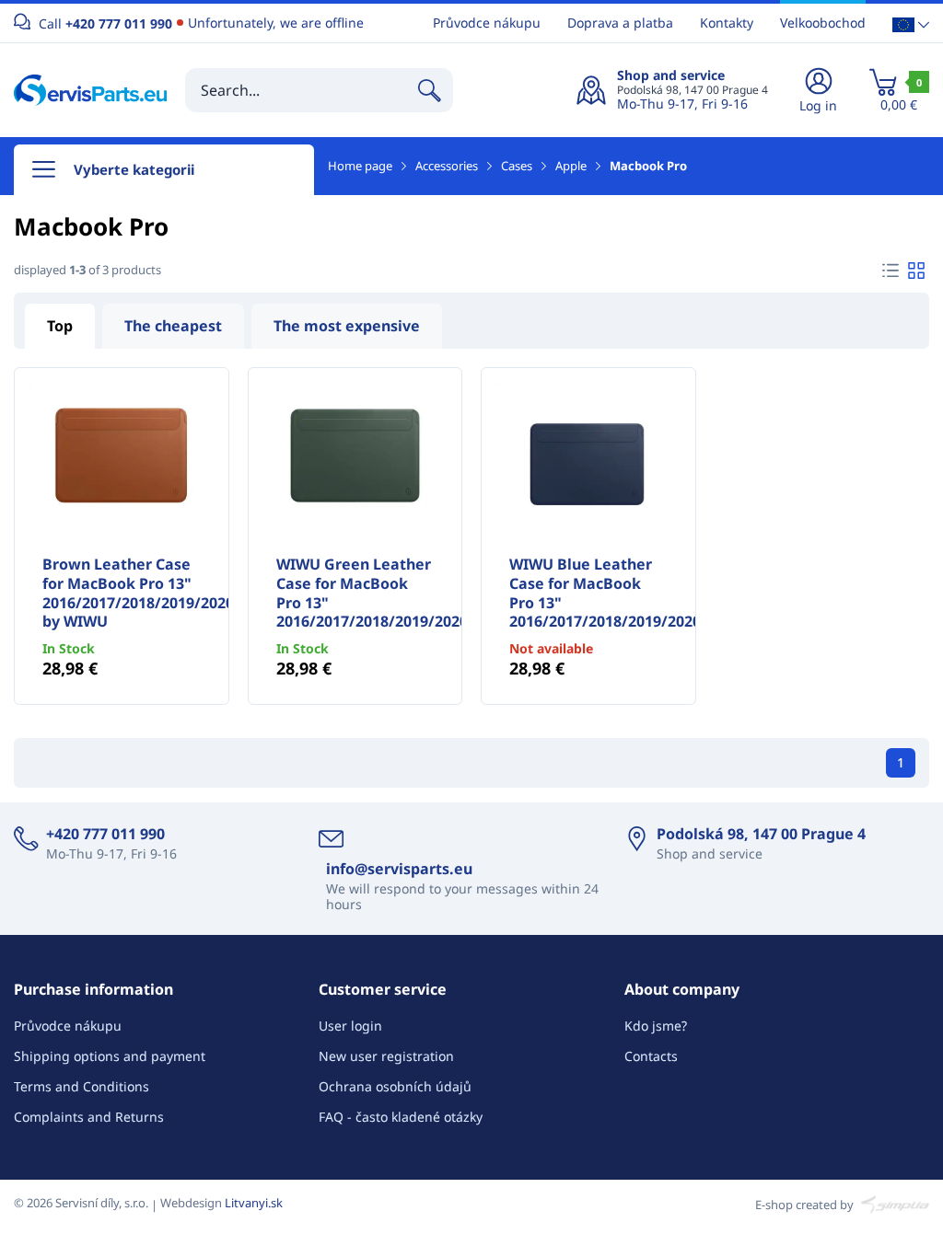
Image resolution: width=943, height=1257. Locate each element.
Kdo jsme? (655, 1025)
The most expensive (347, 326)
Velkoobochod (823, 22)
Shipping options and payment (109, 1056)
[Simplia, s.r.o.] (892, 1202)
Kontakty (726, 22)
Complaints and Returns (89, 1116)
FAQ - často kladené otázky (401, 1116)
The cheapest (173, 326)
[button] (910, 23)
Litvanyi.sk (254, 1202)
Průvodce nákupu (487, 22)
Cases (516, 165)
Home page (360, 165)
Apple (571, 165)
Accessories (446, 165)
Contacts (651, 1056)
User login (350, 1025)
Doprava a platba (620, 22)
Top (60, 326)
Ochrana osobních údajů (395, 1086)
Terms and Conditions (81, 1086)
